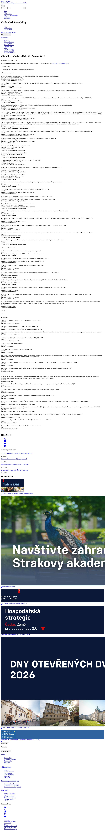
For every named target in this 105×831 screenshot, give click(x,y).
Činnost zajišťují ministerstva (11, 785)
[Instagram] (5, 815)
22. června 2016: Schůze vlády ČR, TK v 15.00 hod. (14, 470)
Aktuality (6, 40)
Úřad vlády (7, 17)
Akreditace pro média (9, 52)
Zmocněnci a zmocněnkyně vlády (12, 787)
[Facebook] (5, 808)
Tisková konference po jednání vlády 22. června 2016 (14, 464)
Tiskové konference (9, 45)
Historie (6, 764)
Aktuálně (6, 770)
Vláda (5, 12)
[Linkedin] (5, 812)
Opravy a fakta (8, 46)
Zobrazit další (4, 743)
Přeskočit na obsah (5, 1)
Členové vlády (7, 758)
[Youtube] (5, 817)
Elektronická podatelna (10, 821)
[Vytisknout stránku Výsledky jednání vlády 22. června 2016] (5, 446)
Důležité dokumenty (9, 49)
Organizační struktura (9, 794)
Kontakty (6, 820)
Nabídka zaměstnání (9, 796)
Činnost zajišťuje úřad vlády (11, 784)
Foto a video (7, 777)
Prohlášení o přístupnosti (10, 826)
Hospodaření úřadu (9, 799)
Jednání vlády (7, 776)
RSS (5, 824)
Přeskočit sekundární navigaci (8, 32)
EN (1, 4)
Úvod (5, 11)
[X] (5, 810)
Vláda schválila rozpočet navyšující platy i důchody (14, 459)
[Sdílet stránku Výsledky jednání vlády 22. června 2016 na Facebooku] (5, 441)
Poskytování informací (10, 797)
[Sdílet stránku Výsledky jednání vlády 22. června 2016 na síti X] (5, 439)
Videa (5, 48)
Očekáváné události (9, 42)
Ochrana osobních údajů (10, 829)
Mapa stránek (7, 823)
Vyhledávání (4, 8)
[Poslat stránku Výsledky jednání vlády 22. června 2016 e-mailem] (5, 444)
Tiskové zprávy (8, 43)
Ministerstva (7, 762)
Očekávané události (9, 771)
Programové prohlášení (10, 759)
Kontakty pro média (9, 51)
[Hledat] (24, 8)
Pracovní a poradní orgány (11, 15)
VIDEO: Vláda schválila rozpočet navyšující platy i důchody (16, 453)
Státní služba (7, 18)
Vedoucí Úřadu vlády (9, 793)
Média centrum (8, 14)
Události (6, 800)
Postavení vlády (8, 761)
